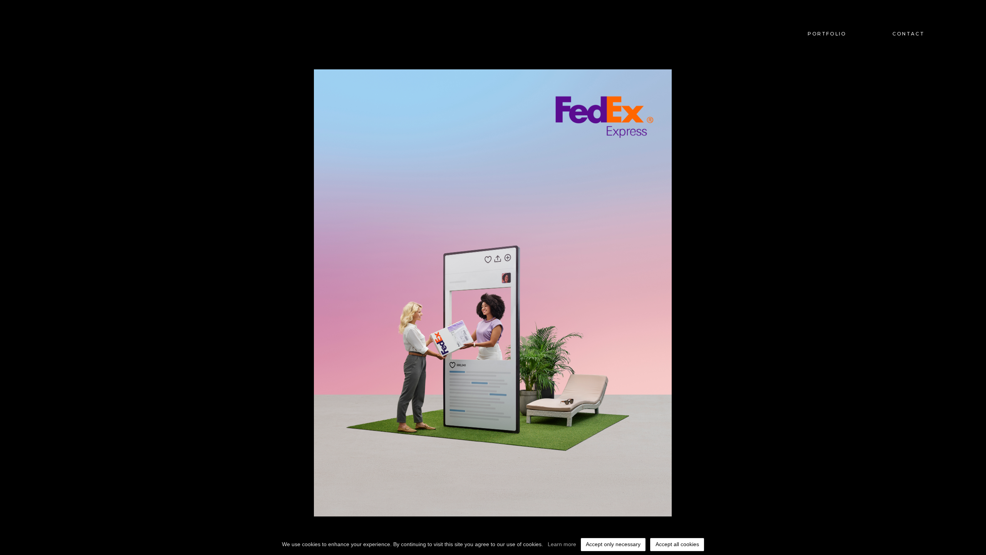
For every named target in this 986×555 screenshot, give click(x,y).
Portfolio (827, 34)
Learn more (562, 544)
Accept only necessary (613, 544)
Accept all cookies (677, 544)
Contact (908, 34)
